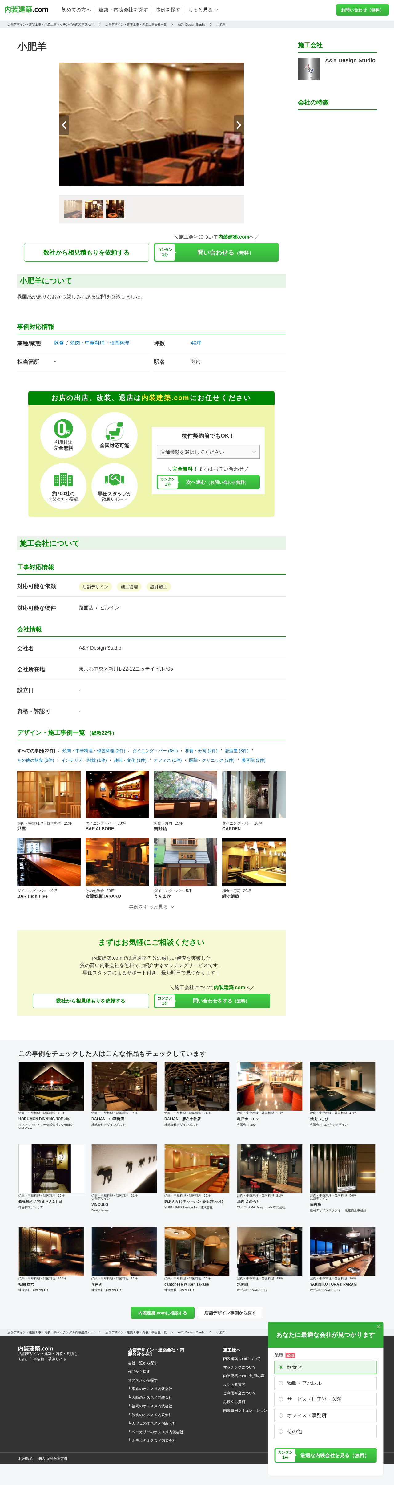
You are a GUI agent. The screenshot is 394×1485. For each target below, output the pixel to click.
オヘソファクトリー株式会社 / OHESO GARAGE (45, 1126)
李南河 (97, 1284)
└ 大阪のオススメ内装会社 (150, 1397)
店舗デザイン (95, 586)
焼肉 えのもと (248, 1201)
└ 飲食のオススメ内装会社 (150, 1415)
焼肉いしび (319, 1119)
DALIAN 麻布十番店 (182, 1119)
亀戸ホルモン (248, 1119)
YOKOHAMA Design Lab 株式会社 (188, 1207)
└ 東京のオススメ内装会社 (150, 1389)
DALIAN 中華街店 (107, 1119)
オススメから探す (143, 1380)
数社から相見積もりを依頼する (86, 252)
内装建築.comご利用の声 (243, 1376)
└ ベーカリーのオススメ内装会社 (155, 1432)
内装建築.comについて (242, 1358)
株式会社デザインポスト (108, 1124)
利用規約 (25, 1458)
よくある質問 (234, 1384)
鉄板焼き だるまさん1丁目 (40, 1201)
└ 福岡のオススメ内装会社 (150, 1406)
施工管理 (129, 586)
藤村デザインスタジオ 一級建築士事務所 (338, 1210)
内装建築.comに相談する (162, 1312)
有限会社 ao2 (246, 1124)
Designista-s (100, 1210)
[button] (239, 125)
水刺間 (242, 1284)
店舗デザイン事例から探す (230, 1312)
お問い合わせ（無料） (362, 9)
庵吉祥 (315, 1204)
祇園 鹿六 (26, 1284)
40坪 (196, 342)
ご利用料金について (239, 1393)
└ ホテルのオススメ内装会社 (152, 1440)
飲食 (59, 343)
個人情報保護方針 (53, 1458)
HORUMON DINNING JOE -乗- (44, 1119)
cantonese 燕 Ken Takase (186, 1284)
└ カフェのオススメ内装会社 (152, 1423)
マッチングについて (239, 1367)
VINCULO (99, 1204)
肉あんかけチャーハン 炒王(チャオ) (193, 1201)
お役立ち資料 (234, 1402)
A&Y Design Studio (100, 648)
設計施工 (158, 586)
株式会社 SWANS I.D (33, 1290)
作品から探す (139, 1371)
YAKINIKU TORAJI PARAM (333, 1284)
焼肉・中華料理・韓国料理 (99, 343)
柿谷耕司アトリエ (30, 1207)
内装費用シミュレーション (245, 1410)
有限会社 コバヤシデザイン (329, 1124)
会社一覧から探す (143, 1363)
